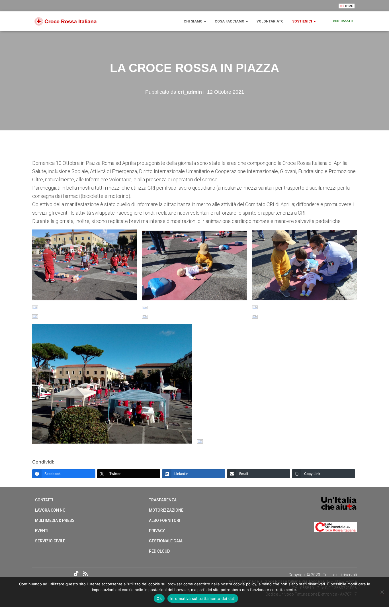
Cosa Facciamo (230, 21)
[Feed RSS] (87, 574)
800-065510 (343, 21)
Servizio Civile (50, 541)
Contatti (44, 500)
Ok (159, 598)
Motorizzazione (166, 510)
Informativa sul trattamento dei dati (202, 598)
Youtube (66, 574)
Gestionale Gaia (166, 541)
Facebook (36, 574)
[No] (382, 592)
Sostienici (302, 21)
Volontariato (270, 21)
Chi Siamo (193, 21)
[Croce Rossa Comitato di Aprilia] (65, 21)
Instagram (56, 574)
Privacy (157, 530)
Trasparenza (163, 500)
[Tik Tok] (76, 574)
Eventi (41, 530)
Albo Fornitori (164, 520)
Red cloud (159, 551)
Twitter (46, 574)
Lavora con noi (51, 510)
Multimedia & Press (55, 520)
